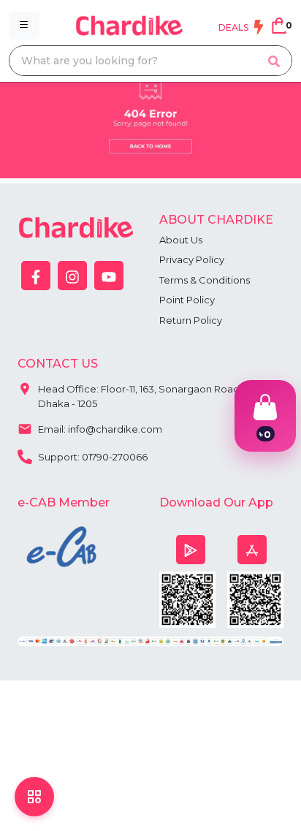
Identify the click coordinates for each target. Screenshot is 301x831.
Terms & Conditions (204, 280)
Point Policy (187, 300)
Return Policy (190, 320)
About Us (180, 240)
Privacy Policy (191, 259)
